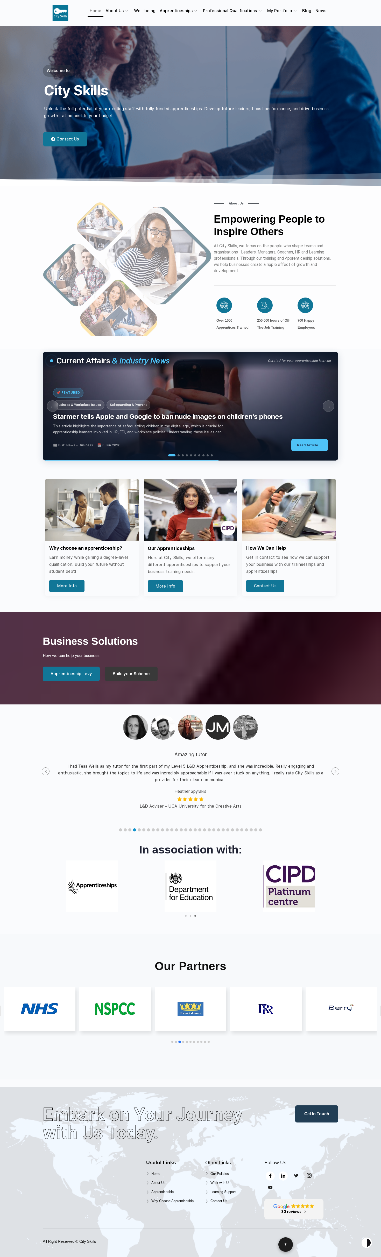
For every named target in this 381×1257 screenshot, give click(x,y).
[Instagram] (309, 1176)
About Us (114, 10)
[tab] (169, 455)
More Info (67, 585)
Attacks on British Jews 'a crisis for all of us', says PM (137, 416)
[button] (120, 829)
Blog (306, 10)
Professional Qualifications (230, 10)
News (321, 10)
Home (95, 10)
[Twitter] (296, 1176)
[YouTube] (270, 1187)
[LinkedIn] (283, 1176)
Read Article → (309, 445)
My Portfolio (279, 10)
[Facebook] (270, 1176)
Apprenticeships (176, 10)
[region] (190, 406)
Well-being (145, 10)
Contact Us (265, 585)
